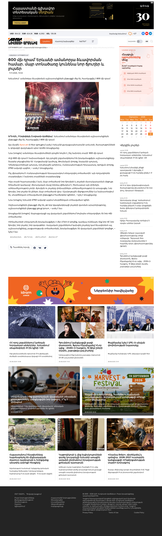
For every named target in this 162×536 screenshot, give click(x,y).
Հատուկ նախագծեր (64, 41)
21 (141, 131)
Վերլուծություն (57, 504)
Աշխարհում (20, 506)
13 (136, 128)
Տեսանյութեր (57, 500)
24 (122, 134)
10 (122, 128)
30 (150, 134)
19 (132, 131)
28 (141, 134)
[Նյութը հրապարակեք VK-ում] (40, 247)
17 (122, 131)
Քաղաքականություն (24, 500)
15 (146, 128)
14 (141, 128)
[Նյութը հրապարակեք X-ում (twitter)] (45, 247)
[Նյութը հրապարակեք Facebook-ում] (35, 247)
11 (127, 128)
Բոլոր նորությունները (24, 498)
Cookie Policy (139, 512)
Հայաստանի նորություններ (19, 55)
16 (150, 128)
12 (132, 128)
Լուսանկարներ (58, 502)
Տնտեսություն (21, 502)
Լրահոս (46, 41)
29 (146, 134)
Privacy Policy (88, 512)
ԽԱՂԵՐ (82, 41)
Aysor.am (24, 145)
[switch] (140, 41)
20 (136, 131)
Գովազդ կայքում (33, 494)
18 (127, 131)
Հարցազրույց (57, 506)
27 (136, 134)
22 (146, 131)
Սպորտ (18, 504)
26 (132, 134)
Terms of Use (113, 512)
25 (127, 134)
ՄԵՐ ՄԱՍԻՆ (20, 494)
